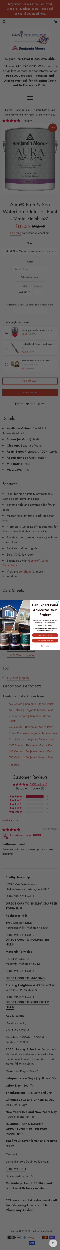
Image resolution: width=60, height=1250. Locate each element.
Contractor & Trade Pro (45, 640)
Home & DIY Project (45, 635)
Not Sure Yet (45, 646)
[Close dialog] (57, 602)
